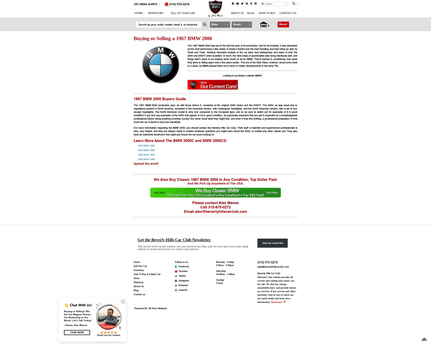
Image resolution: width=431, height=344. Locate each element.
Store (136, 278)
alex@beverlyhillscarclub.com (221, 212)
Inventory (156, 13)
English (268, 4)
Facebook (183, 266)
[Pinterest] (251, 4)
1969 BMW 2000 (146, 159)
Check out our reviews (108, 335)
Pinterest (183, 285)
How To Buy (267, 13)
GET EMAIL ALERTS (145, 4)
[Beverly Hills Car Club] (215, 16)
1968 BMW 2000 (146, 155)
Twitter (182, 275)
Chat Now (77, 332)
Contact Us (288, 13)
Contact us (139, 294)
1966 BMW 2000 (146, 150)
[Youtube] (237, 4)
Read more (277, 302)
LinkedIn (183, 290)
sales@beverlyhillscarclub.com (273, 266)
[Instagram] (247, 4)
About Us (237, 13)
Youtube (183, 271)
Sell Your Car (140, 266)
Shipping (138, 282)
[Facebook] (233, 4)
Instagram (183, 280)
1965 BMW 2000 (146, 145)
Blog (250, 13)
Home (139, 13)
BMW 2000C (183, 141)
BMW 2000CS (214, 141)
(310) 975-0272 (267, 262)
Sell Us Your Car (183, 13)
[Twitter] (242, 4)
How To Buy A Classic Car (147, 274)
